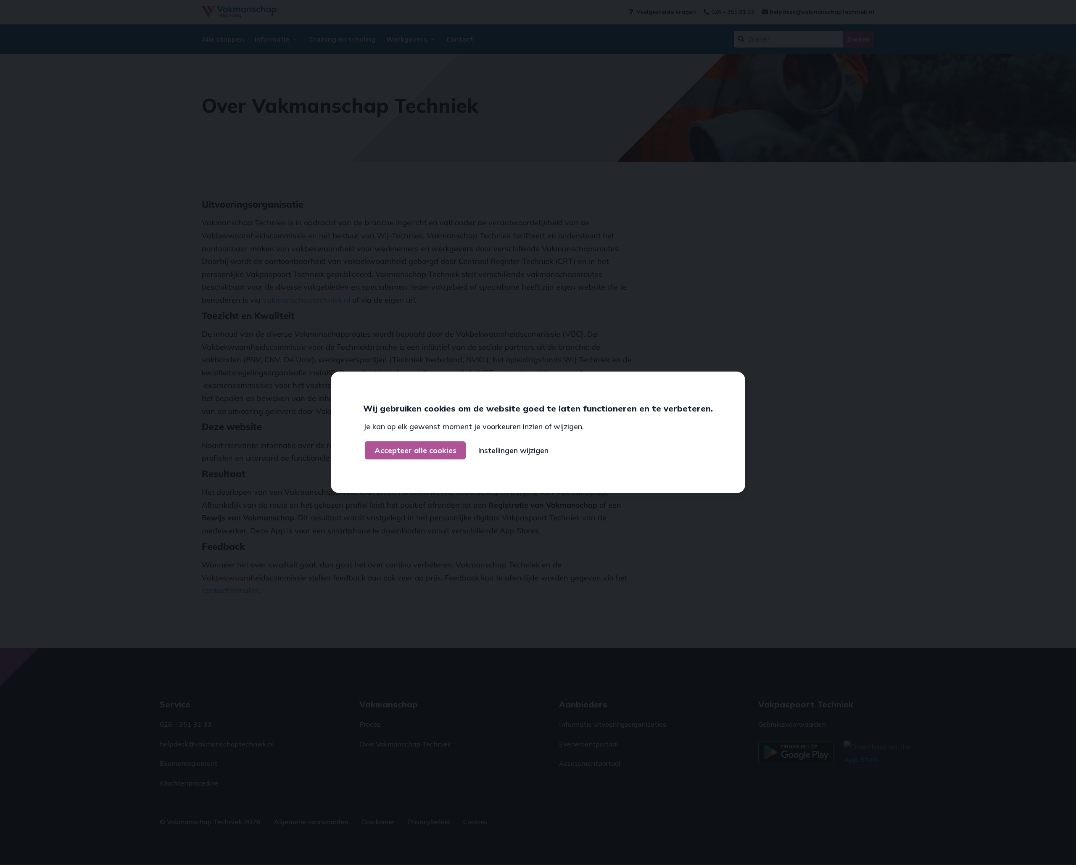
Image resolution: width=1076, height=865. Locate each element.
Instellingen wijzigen (513, 450)
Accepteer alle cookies (415, 450)
